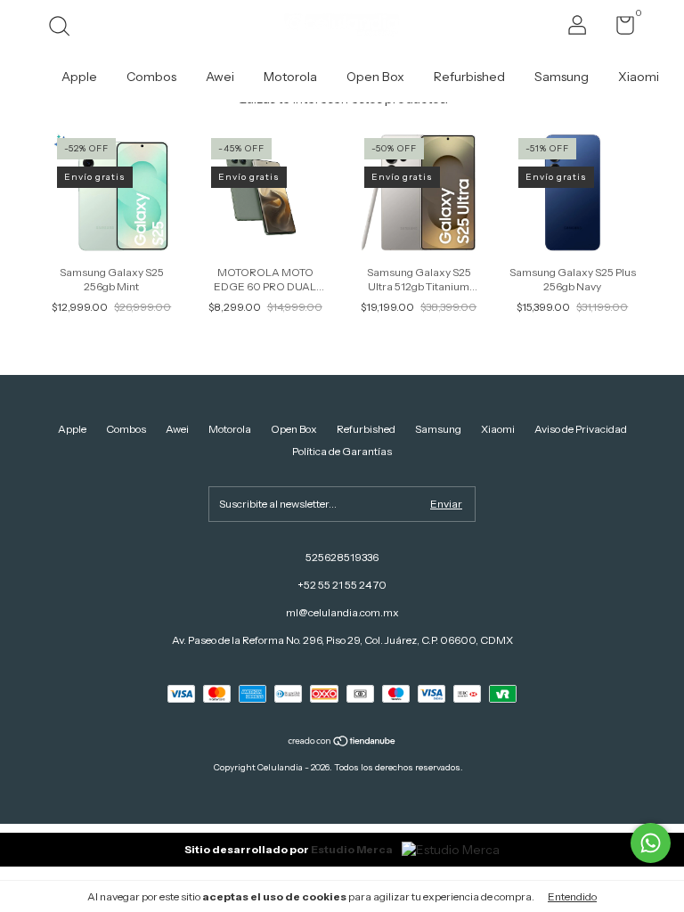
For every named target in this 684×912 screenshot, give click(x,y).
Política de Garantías (342, 451)
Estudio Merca (352, 849)
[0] (618, 29)
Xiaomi (638, 77)
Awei (220, 77)
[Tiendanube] (342, 743)
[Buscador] (65, 28)
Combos (151, 77)
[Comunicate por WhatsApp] (651, 843)
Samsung (561, 77)
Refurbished (469, 77)
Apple (79, 77)
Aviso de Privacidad (580, 429)
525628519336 (342, 557)
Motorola (290, 77)
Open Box (375, 77)
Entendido (572, 896)
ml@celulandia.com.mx (342, 612)
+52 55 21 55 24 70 (342, 584)
